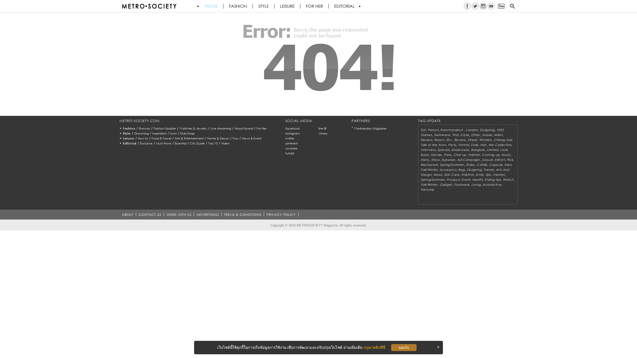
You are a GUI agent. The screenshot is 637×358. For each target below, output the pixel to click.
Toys (235, 138)
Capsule (495, 165)
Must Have (163, 143)
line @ (322, 128)
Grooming (141, 133)
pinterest (291, 143)
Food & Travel (161, 138)
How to (143, 138)
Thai (455, 135)
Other (475, 135)
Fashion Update (165, 128)
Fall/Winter (429, 170)
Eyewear (448, 160)
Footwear (462, 184)
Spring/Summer (452, 165)
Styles (470, 165)
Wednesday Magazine (370, 128)
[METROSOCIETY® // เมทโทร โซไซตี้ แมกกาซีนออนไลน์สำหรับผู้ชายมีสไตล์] (149, 6)
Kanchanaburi (452, 130)
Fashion (238, 6)
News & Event (252, 138)
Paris (447, 155)
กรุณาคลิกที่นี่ (374, 347)
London (472, 130)
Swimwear (442, 135)
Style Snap (187, 133)
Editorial (344, 6)
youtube (291, 148)
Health (477, 179)
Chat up (459, 155)
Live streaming (221, 128)
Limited (492, 150)
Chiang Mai (503, 140)
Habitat (474, 155)
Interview (428, 150)
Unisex (487, 135)
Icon (173, 133)
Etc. (449, 140)
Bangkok (478, 150)
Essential (180, 143)
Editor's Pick (504, 160)
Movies (436, 155)
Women (485, 140)
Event (465, 179)
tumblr (289, 153)
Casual (487, 160)
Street (472, 140)
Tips (488, 175)
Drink (479, 175)
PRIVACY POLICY (281, 215)
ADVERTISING (208, 215)
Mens (425, 160)
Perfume (427, 189)
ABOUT (127, 215)
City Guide (197, 143)
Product (453, 179)
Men (507, 165)
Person (433, 130)
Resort (439, 140)
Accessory (448, 170)
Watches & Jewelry (193, 128)
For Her (262, 128)
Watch (508, 179)
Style (263, 6)
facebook (292, 128)
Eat (423, 130)
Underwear (460, 150)
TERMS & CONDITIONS (243, 215)
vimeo (322, 133)
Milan (498, 135)
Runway (144, 128)
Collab (482, 165)
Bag (461, 170)
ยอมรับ (404, 348)
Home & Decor (218, 138)
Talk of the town (433, 145)
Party (452, 145)
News (437, 175)
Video (225, 143)
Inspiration (159, 133)
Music (506, 155)
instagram (292, 133)
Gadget (446, 184)
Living (476, 184)
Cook (464, 135)
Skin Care (451, 175)
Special (443, 150)
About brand (244, 128)
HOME (211, 6)
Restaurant (429, 165)
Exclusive (146, 143)
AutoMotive (491, 184)
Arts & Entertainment (189, 138)
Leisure (287, 6)
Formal (463, 145)
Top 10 (213, 143)
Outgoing (487, 130)
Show (435, 160)
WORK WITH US (178, 215)
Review (426, 140)
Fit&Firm (467, 175)
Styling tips (492, 179)
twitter (289, 138)
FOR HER (314, 6)
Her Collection (499, 145)
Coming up (490, 155)
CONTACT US (150, 215)
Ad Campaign (468, 160)
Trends (488, 170)
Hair (483, 145)
